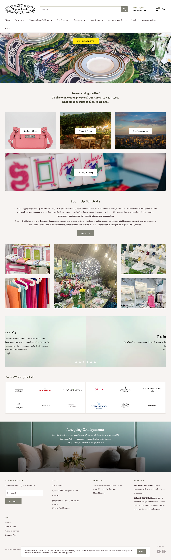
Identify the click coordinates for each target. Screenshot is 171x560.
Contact (8, 28)
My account (138, 10)
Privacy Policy (10, 526)
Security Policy (11, 535)
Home (7, 20)
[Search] (124, 9)
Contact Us (85, 233)
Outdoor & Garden (150, 20)
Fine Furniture (63, 20)
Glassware (78, 20)
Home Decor (95, 20)
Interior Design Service (117, 20)
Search (8, 522)
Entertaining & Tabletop (39, 20)
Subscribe (13, 501)
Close (141, 551)
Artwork (18, 20)
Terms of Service (12, 530)
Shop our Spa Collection (19, 70)
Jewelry (134, 20)
